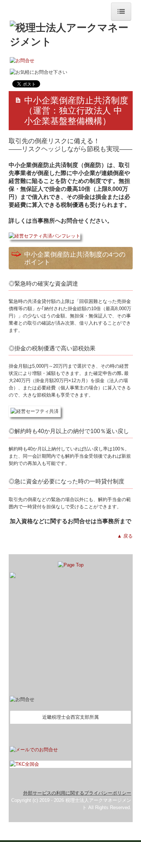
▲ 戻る (125, 536)
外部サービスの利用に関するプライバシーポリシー (77, 793)
